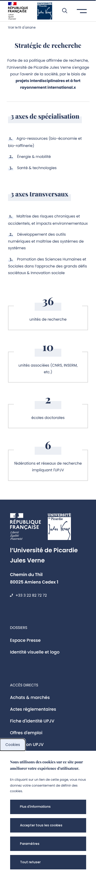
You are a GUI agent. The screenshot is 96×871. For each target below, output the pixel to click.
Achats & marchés (30, 697)
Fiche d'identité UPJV (32, 721)
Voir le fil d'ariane (21, 27)
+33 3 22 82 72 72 (31, 595)
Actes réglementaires (33, 709)
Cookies (12, 744)
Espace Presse (25, 640)
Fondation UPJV (27, 744)
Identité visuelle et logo (35, 652)
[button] (62, 11)
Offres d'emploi (26, 733)
